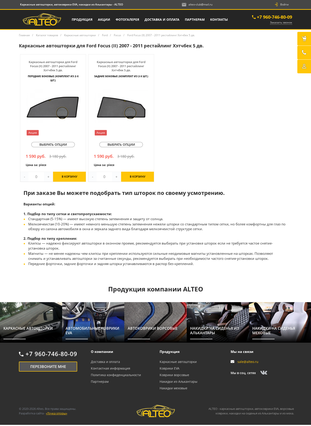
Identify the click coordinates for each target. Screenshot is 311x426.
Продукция (170, 351)
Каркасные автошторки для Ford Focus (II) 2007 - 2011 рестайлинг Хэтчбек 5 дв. (53, 71)
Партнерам (100, 381)
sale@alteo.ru (247, 362)
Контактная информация (110, 368)
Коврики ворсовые (174, 375)
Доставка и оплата (105, 362)
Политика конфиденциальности (116, 375)
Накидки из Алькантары (178, 381)
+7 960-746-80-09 (274, 17)
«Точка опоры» (56, 413)
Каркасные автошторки (178, 362)
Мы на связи (242, 351)
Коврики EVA (169, 368)
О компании (102, 351)
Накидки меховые (173, 388)
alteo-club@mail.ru (200, 4)
